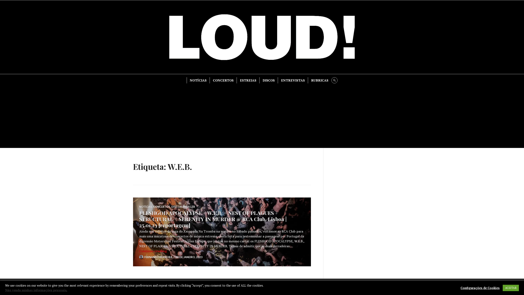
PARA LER (189, 206)
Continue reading (153, 251)
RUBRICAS (319, 80)
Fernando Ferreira (158, 257)
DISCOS (269, 80)
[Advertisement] (262, 114)
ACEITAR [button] (510, 288)
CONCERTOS (223, 80)
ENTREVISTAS (293, 80)
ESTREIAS (248, 80)
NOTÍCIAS (198, 80)
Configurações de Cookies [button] (480, 288)
